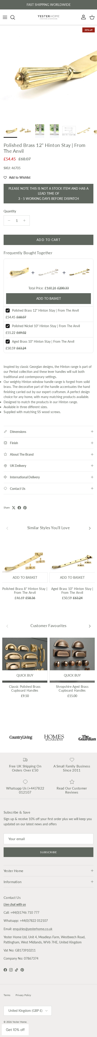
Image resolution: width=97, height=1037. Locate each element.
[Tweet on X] (13, 507)
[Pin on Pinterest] (25, 507)
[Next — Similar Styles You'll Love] (90, 528)
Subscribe (48, 852)
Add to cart (48, 240)
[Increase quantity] (26, 220)
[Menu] (5, 17)
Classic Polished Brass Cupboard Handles (24, 688)
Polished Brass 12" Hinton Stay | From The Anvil (45, 310)
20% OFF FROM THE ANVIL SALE (48, 5)
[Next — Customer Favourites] (90, 626)
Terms (7, 995)
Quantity (10, 211)
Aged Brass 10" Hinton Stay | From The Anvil (43, 341)
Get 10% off (15, 1029)
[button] (17, 177)
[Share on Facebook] (19, 507)
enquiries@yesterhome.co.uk (32, 929)
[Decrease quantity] (8, 220)
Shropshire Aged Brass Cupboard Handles (72, 688)
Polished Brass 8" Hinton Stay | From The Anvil (24, 590)
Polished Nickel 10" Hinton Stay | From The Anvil (46, 326)
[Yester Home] (48, 17)
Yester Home (19, 1021)
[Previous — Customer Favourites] (7, 626)
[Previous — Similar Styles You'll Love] (7, 528)
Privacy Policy (23, 995)
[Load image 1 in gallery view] (48, 73)
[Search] (15, 17)
